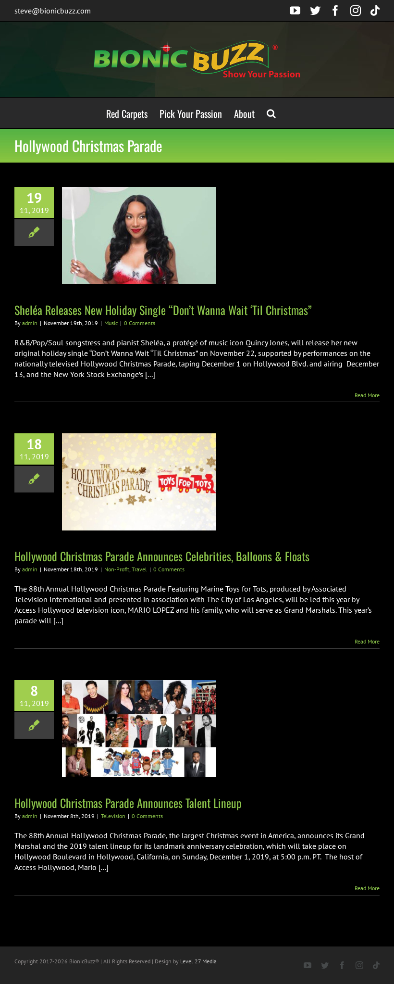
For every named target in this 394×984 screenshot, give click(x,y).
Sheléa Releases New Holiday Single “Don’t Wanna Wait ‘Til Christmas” (163, 309)
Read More (367, 395)
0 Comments (139, 323)
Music (111, 323)
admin (29, 323)
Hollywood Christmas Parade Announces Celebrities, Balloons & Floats (161, 556)
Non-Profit (116, 569)
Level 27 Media (198, 961)
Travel (139, 569)
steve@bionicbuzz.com (52, 10)
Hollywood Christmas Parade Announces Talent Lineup (128, 802)
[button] (271, 113)
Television (113, 816)
